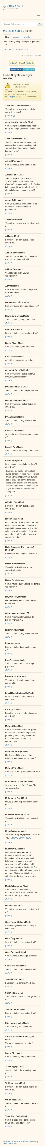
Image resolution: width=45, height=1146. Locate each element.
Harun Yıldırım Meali (14, 564)
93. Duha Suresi (12, 30)
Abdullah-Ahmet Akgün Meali (19, 122)
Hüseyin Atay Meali (14, 630)
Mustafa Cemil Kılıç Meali (17, 815)
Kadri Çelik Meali (13, 710)
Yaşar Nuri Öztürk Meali (16, 1116)
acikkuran (33, 1141)
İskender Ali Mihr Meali (15, 676)
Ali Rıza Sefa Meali (13, 269)
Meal (7, 37)
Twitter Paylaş (29, 69)
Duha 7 (14, 63)
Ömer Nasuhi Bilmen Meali (17, 922)
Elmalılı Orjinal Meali (14, 430)
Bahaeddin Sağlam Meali (17, 302)
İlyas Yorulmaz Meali (14, 660)
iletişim (12, 96)
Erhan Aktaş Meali (13, 461)
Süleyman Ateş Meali (15, 1009)
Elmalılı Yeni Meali (13, 447)
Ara (40, 24)
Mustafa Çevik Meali (14, 849)
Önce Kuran (9, 1141)
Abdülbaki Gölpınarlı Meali (17, 106)
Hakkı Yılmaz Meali (14, 519)
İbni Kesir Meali (12, 643)
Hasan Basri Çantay (14, 580)
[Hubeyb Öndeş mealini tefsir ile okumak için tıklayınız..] (28, 613)
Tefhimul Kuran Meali (15, 1083)
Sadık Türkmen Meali (15, 966)
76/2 (19, 49)
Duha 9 (30, 63)
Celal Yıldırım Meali (14, 357)
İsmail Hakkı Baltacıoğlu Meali (19, 693)
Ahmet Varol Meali (13, 220)
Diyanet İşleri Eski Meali (16, 387)
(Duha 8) (8, 132)
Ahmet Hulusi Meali (14, 175)
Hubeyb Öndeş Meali (15, 613)
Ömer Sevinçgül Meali (15, 952)
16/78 (12, 49)
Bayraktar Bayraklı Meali (16, 316)
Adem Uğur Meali (13, 161)
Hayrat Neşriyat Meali (15, 597)
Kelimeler (26, 37)
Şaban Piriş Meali (13, 1053)
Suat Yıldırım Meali (14, 993)
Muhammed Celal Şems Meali (19, 782)
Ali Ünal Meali (11, 286)
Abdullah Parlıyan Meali (16, 139)
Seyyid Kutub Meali (14, 979)
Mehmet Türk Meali (14, 768)
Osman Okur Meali (13, 906)
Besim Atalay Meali (14, 343)
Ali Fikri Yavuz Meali (14, 253)
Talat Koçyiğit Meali (14, 1067)
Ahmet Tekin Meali (13, 200)
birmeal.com (15, 5)
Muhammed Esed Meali (16, 798)
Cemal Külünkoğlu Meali (16, 370)
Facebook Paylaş (17, 69)
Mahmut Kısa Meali (14, 726)
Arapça (16, 37)
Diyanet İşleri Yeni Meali (16, 400)
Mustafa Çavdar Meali (15, 831)
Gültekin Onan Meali (14, 502)
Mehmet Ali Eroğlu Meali (16, 752)
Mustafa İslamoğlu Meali (16, 886)
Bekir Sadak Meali (13, 329)
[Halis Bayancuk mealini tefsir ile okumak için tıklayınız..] (13, 550)
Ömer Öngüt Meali (13, 939)
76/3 (25, 49)
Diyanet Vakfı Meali (14, 417)
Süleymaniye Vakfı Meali (16, 1023)
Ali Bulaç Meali (12, 236)
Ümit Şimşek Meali (13, 1100)
